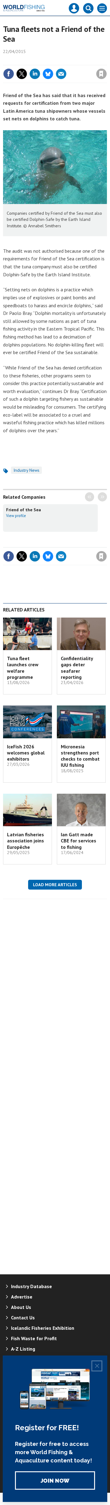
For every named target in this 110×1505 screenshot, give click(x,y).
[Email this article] (61, 73)
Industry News (26, 470)
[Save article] (101, 73)
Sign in (29, 60)
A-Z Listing (23, 1349)
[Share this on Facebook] (8, 73)
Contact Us (23, 1317)
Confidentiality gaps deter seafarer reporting (77, 667)
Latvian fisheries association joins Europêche (25, 840)
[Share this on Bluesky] (47, 73)
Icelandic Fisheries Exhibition (42, 1328)
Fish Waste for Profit (34, 1338)
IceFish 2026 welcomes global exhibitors (26, 752)
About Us (21, 1307)
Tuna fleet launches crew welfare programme (22, 667)
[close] (106, 60)
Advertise (21, 1297)
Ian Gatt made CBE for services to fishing (78, 840)
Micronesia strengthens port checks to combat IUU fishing (80, 755)
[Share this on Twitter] (21, 73)
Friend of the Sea (23, 509)
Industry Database (31, 1286)
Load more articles (55, 884)
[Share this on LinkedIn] (34, 73)
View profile (16, 515)
